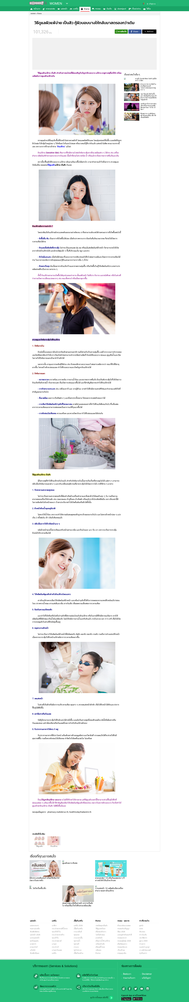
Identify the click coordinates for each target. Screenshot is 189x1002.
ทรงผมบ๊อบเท (122, 947)
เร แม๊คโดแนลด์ (145, 950)
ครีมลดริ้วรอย (100, 947)
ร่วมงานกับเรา (129, 978)
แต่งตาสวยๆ (34, 925)
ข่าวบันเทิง (143, 935)
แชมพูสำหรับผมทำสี (124, 935)
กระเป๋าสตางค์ (56, 941)
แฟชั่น (75, 9)
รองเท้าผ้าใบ (56, 932)
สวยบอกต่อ (50, 9)
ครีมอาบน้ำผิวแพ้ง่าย (103, 941)
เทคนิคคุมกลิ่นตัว (102, 925)
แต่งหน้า (64, 9)
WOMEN (56, 3)
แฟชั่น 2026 (78, 925)
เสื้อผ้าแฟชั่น (78, 929)
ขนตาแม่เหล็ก (35, 929)
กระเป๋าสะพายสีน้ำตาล (59, 929)
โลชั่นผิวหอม (100, 935)
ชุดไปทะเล (77, 950)
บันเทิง (109, 9)
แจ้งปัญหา (146, 978)
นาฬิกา (54, 925)
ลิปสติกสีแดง (34, 953)
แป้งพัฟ (32, 950)
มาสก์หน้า (99, 938)
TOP (183, 998)
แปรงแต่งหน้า (34, 938)
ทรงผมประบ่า (122, 938)
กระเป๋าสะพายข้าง (58, 935)
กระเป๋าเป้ (55, 947)
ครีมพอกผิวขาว (101, 932)
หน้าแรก (37, 9)
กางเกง (76, 947)
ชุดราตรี (76, 944)
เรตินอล (98, 950)
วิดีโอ (149, 9)
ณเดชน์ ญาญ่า (144, 947)
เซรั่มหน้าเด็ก (100, 944)
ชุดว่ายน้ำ (77, 941)
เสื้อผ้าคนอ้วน (78, 953)
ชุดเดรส (76, 935)
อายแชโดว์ (34, 947)
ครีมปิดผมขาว (122, 944)
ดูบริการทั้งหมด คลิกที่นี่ (99, 997)
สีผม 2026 (121, 932)
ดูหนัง (141, 925)
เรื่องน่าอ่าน (136, 9)
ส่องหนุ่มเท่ (121, 9)
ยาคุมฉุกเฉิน (121, 953)
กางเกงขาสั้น (78, 938)
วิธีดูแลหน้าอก (100, 929)
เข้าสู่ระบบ (152, 4)
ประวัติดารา (143, 938)
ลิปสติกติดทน (34, 932)
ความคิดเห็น (122, 31)
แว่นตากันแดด (57, 950)
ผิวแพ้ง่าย (61, 146)
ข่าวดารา (142, 944)
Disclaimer (147, 974)
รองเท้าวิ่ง (55, 938)
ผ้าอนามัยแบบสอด (123, 925)
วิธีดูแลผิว (39, 846)
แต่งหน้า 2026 (35, 935)
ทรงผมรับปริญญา (123, 929)
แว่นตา (54, 944)
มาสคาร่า (33, 944)
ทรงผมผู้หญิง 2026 (124, 941)
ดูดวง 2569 (143, 941)
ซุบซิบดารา (143, 953)
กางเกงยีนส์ (78, 932)
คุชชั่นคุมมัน (34, 941)
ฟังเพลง (142, 932)
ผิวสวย (86, 9)
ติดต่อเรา (127, 974)
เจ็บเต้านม (121, 950)
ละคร (141, 929)
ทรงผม (98, 9)
